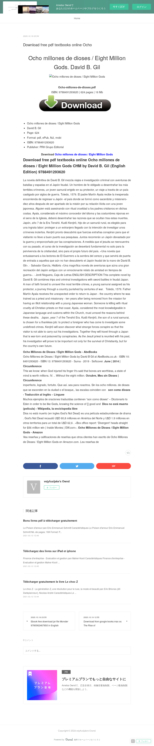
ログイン (141, 6)
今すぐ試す (119, 6)
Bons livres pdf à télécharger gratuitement (50, 520)
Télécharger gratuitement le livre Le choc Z (50, 581)
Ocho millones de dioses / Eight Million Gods (84, 154)
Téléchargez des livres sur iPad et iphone (49, 551)
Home (77, 18)
